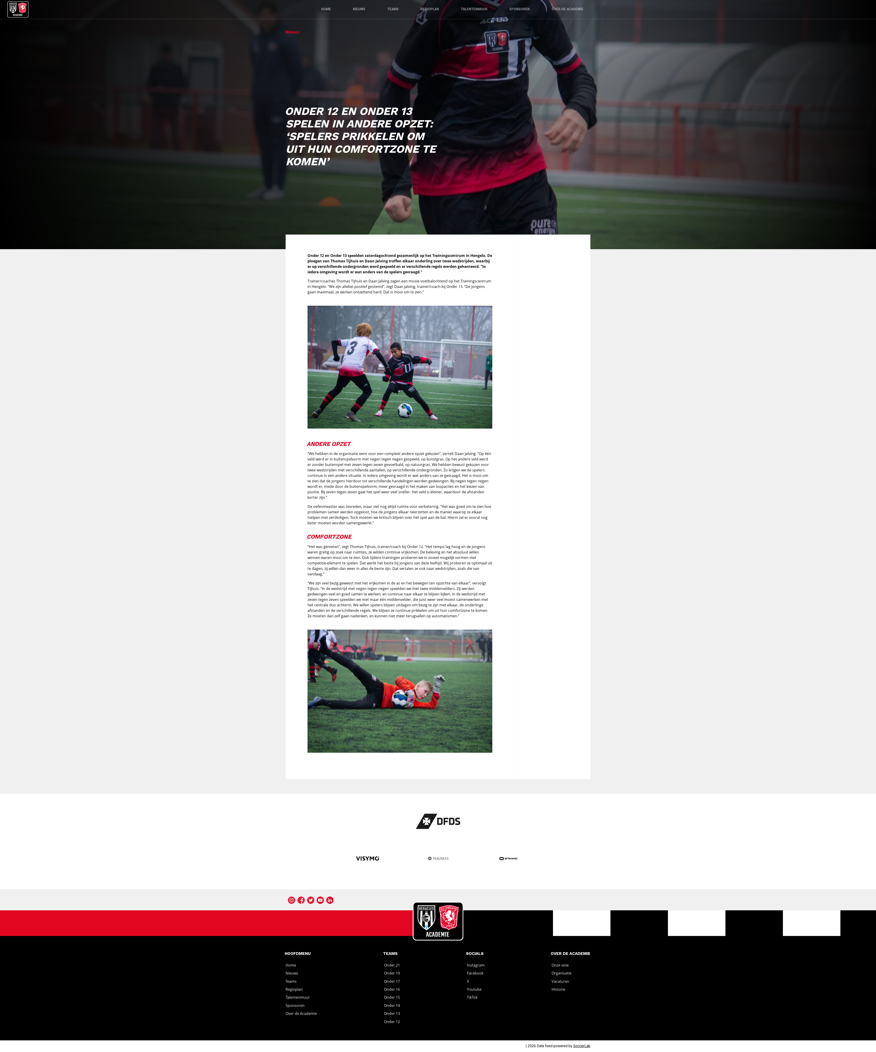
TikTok (472, 997)
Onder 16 (392, 989)
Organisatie (561, 973)
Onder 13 (392, 1013)
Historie (558, 989)
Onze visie (560, 965)
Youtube (474, 989)
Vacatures (560, 981)
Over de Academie (567, 9)
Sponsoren (519, 9)
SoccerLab (581, 1046)
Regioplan (429, 9)
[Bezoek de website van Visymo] (367, 859)
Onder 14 (392, 1005)
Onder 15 (392, 997)
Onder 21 (392, 965)
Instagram (476, 965)
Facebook (475, 973)
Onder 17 (392, 981)
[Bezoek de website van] (438, 821)
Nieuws (359, 9)
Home (326, 9)
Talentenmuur (474, 9)
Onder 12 (392, 1021)
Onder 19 (392, 973)
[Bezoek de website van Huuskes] (438, 859)
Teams (393, 9)
